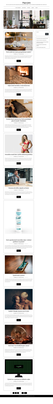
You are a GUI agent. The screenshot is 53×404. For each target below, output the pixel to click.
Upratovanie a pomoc (19, 275)
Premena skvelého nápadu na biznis (19, 188)
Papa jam (26, 3)
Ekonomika (24, 7)
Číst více (19, 94)
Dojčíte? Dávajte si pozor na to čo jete (18, 311)
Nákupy (33, 7)
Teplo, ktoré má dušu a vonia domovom (19, 85)
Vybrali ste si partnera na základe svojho (18, 379)
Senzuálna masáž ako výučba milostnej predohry (19, 154)
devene (23, 87)
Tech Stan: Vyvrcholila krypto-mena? (18, 345)
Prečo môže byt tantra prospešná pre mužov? (18, 52)
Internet (28, 7)
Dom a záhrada (18, 7)
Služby (36, 7)
